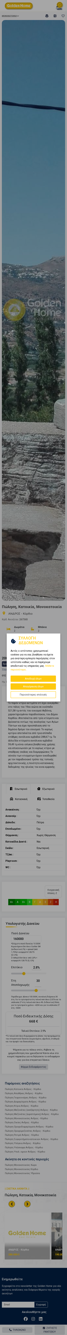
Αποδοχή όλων (33, 678)
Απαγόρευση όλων (33, 686)
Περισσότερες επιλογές (33, 694)
